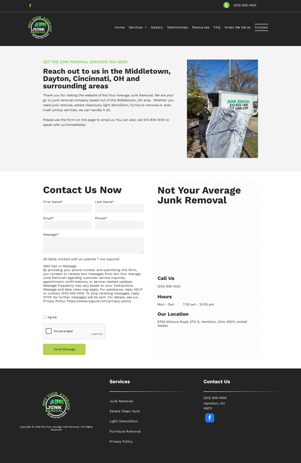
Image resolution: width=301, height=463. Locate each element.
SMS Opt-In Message (59, 266)
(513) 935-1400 (244, 5)
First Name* (53, 202)
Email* (48, 218)
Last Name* (104, 202)
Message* (51, 235)
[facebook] (30, 6)
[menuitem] (120, 27)
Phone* (101, 218)
